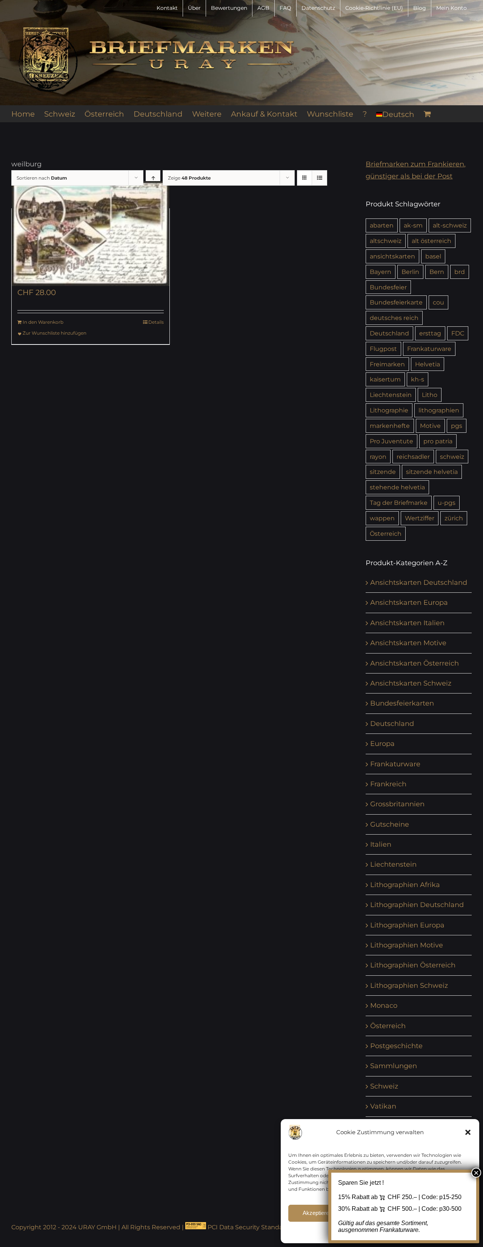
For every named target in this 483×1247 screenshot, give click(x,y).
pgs (456, 425)
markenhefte (390, 425)
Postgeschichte (396, 1046)
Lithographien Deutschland (417, 905)
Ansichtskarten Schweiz (410, 683)
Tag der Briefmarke (399, 502)
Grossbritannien (397, 804)
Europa (382, 744)
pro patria (437, 441)
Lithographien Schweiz (409, 985)
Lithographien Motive (406, 945)
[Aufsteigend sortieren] (153, 178)
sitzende (383, 471)
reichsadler (413, 456)
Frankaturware (429, 348)
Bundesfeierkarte (396, 302)
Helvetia (427, 364)
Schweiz (384, 1086)
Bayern (380, 271)
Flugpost (383, 348)
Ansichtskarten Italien (407, 623)
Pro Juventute (391, 441)
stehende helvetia (397, 487)
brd (459, 271)
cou (438, 302)
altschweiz (385, 240)
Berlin (410, 271)
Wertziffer (419, 518)
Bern (436, 271)
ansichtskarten (392, 256)
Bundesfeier (388, 287)
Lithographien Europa (407, 925)
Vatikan (383, 1106)
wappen (382, 518)
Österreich (385, 533)
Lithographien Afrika (405, 885)
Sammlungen (393, 1066)
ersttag (430, 333)
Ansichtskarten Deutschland (418, 582)
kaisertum (385, 379)
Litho (429, 394)
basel (433, 256)
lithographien (438, 410)
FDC (457, 333)
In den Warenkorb (43, 322)
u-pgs (446, 502)
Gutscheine (389, 824)
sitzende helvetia (432, 471)
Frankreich (388, 784)
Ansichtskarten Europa (409, 602)
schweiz (452, 456)
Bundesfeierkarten (402, 703)
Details (156, 322)
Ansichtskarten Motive (408, 643)
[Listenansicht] (319, 178)
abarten (382, 225)
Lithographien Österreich (412, 965)
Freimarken (387, 364)
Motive (430, 425)
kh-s (417, 379)
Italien (380, 844)
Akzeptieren (317, 1213)
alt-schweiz (450, 225)
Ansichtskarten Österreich (414, 663)
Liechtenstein (391, 394)
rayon (378, 456)
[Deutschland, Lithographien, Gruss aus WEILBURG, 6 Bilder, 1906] (90, 233)
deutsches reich (394, 317)
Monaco (383, 1005)
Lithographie (389, 410)
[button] (468, 1132)
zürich (454, 518)
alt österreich (431, 240)
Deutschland (389, 333)
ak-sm (413, 225)
